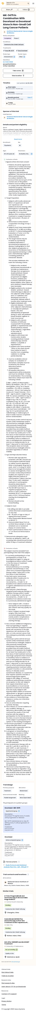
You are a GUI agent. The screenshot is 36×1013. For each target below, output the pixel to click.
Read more (18, 139)
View (29, 97)
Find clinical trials (7, 972)
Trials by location (8, 976)
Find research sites (8, 983)
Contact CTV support (9, 994)
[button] (14, 44)
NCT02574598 (8, 62)
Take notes (17, 71)
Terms (4, 1005)
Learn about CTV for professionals (14, 987)
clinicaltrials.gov (15, 961)
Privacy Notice (6, 1001)
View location (17, 76)
